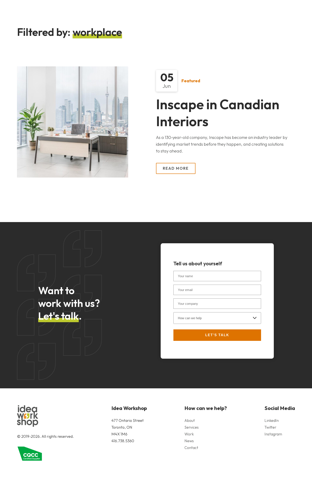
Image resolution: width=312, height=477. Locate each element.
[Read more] (72, 122)
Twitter (270, 427)
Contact (191, 447)
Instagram (273, 434)
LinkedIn (271, 420)
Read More (176, 168)
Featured (190, 80)
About (189, 420)
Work (189, 434)
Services (191, 427)
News (189, 440)
